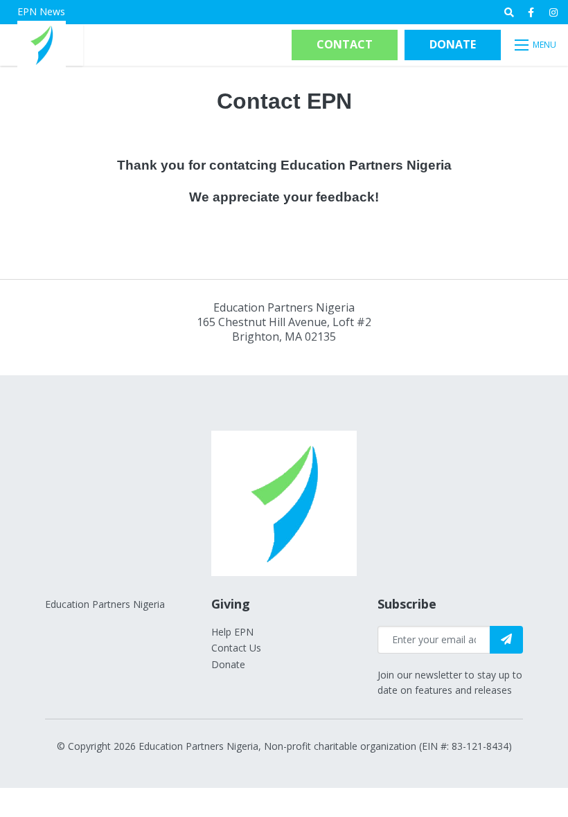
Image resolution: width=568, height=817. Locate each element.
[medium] (531, 12)
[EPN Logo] (284, 502)
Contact (345, 44)
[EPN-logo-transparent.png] (41, 43)
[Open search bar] (509, 12)
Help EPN (232, 631)
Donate (452, 44)
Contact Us (236, 647)
